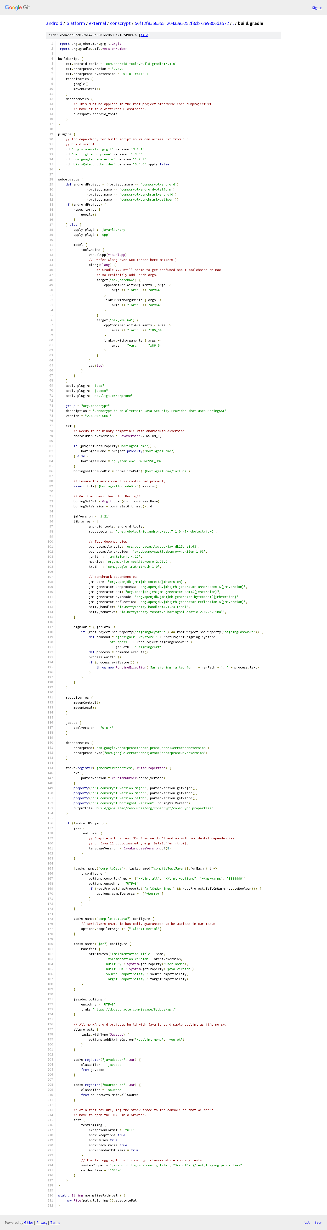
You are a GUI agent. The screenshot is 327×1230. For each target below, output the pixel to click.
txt (307, 1222)
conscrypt (120, 23)
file (144, 35)
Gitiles (29, 1222)
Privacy (41, 1222)
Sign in (317, 7)
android (54, 23)
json (318, 1222)
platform (75, 23)
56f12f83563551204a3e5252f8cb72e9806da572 (182, 23)
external (97, 23)
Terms (55, 1222)
